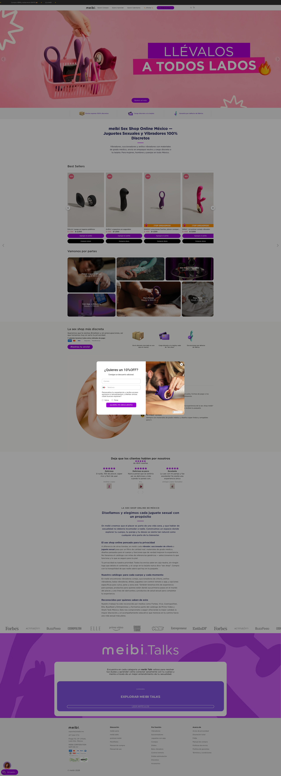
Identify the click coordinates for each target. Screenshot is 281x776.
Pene (116, 400)
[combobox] (104, 387)
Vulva (106, 400)
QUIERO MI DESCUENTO (121, 405)
